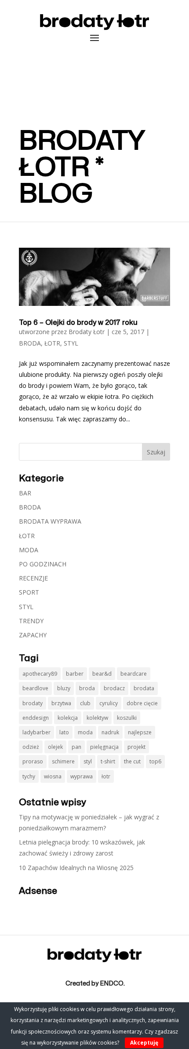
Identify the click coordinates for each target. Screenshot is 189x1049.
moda (85, 732)
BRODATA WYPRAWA (50, 521)
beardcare (133, 673)
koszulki (127, 718)
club (85, 703)
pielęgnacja (104, 747)
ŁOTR (52, 343)
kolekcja (68, 718)
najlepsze (140, 732)
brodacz (114, 688)
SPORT (29, 592)
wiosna (53, 776)
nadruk (110, 732)
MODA (28, 550)
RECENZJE (33, 578)
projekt (136, 747)
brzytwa (61, 703)
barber (75, 673)
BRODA (30, 343)
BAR (25, 493)
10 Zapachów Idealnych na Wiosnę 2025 (76, 867)
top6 (155, 761)
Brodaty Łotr (87, 331)
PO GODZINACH (42, 564)
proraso (32, 761)
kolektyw (97, 718)
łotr (106, 776)
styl (88, 761)
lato (64, 732)
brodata (144, 688)
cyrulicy (108, 703)
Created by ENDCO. (95, 983)
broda (87, 688)
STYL (71, 343)
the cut (132, 761)
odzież (30, 747)
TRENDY (31, 621)
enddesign (35, 718)
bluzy (63, 688)
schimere (63, 761)
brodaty (32, 703)
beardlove (35, 688)
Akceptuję (144, 1042)
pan (76, 747)
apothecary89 (39, 673)
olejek (55, 747)
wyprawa (81, 776)
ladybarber (36, 732)
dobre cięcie (142, 703)
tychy (28, 776)
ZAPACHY (33, 635)
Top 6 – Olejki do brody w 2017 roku (78, 322)
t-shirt (108, 761)
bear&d (102, 673)
